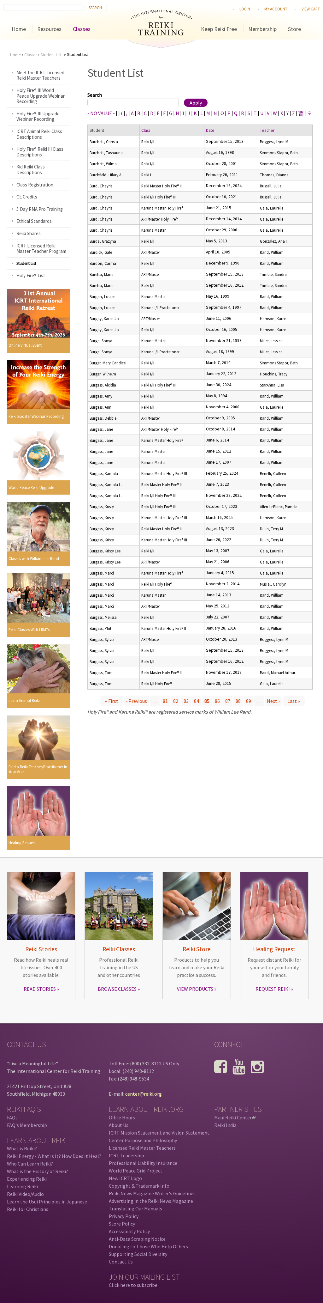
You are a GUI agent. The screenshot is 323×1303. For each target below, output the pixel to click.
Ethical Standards (34, 221)
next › (273, 701)
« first (111, 701)
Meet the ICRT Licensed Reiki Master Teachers (40, 75)
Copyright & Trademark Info (139, 1186)
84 (196, 701)
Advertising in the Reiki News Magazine (151, 1201)
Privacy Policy (123, 1216)
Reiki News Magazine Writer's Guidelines (152, 1193)
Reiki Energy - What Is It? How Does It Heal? (54, 1156)
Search (94, 95)
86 (217, 701)
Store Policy (122, 1224)
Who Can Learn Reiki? (30, 1163)
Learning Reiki (22, 1186)
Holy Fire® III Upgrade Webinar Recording (38, 116)
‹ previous (136, 701)
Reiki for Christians (27, 1209)
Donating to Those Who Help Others (148, 1246)
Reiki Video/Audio (25, 1194)
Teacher (267, 130)
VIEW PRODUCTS (195, 989)
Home (19, 29)
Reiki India (225, 1125)
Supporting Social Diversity (138, 1254)
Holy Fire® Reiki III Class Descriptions (39, 152)
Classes (82, 29)
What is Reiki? (22, 1148)
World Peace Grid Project (135, 1170)
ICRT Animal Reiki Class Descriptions (39, 134)
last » (293, 701)
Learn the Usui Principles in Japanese (47, 1201)
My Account (275, 8)
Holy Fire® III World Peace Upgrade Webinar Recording (40, 95)
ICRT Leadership (126, 1155)
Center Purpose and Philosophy (143, 1140)
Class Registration (34, 185)
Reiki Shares (28, 233)
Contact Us (121, 1261)
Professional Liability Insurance (143, 1163)
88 (238, 701)
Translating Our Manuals (135, 1208)
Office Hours (122, 1117)
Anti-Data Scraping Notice (137, 1239)
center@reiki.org (143, 1094)
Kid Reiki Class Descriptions (30, 169)
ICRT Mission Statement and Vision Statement (159, 1132)
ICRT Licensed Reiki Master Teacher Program (41, 248)
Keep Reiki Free (219, 29)
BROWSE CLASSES (117, 989)
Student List (51, 55)
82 (175, 701)
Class (145, 130)
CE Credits (26, 197)
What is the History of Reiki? (37, 1171)
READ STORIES (40, 989)
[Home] (161, 33)
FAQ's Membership (27, 1125)
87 (227, 701)
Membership (262, 29)
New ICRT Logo (125, 1178)
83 (186, 701)
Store (294, 29)
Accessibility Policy (129, 1231)
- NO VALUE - (101, 113)
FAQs (12, 1117)
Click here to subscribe (133, 1285)
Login (244, 8)
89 (248, 701)
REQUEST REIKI (272, 989)
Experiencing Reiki (27, 1179)
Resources (49, 29)
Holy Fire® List (30, 275)
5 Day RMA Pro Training (39, 209)
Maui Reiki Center (234, 1117)
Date (210, 130)
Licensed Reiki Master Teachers (142, 1148)
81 (165, 701)
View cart (311, 8)
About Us (118, 1125)
